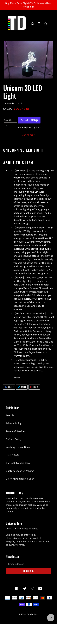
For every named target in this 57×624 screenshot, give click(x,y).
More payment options (29, 127)
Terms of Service (15, 431)
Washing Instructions (18, 447)
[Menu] (52, 23)
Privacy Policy (13, 423)
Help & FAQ (12, 455)
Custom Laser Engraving (20, 471)
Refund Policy (13, 439)
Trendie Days (32, 614)
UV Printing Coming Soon (20, 478)
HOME (16, 377)
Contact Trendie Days (18, 463)
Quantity (8, 120)
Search (10, 415)
